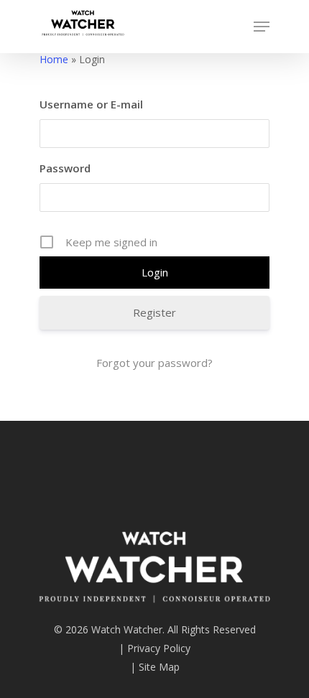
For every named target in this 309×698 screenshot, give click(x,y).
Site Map (159, 667)
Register (154, 312)
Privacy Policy (158, 648)
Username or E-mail (91, 104)
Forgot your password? (154, 362)
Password (65, 168)
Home (54, 59)
